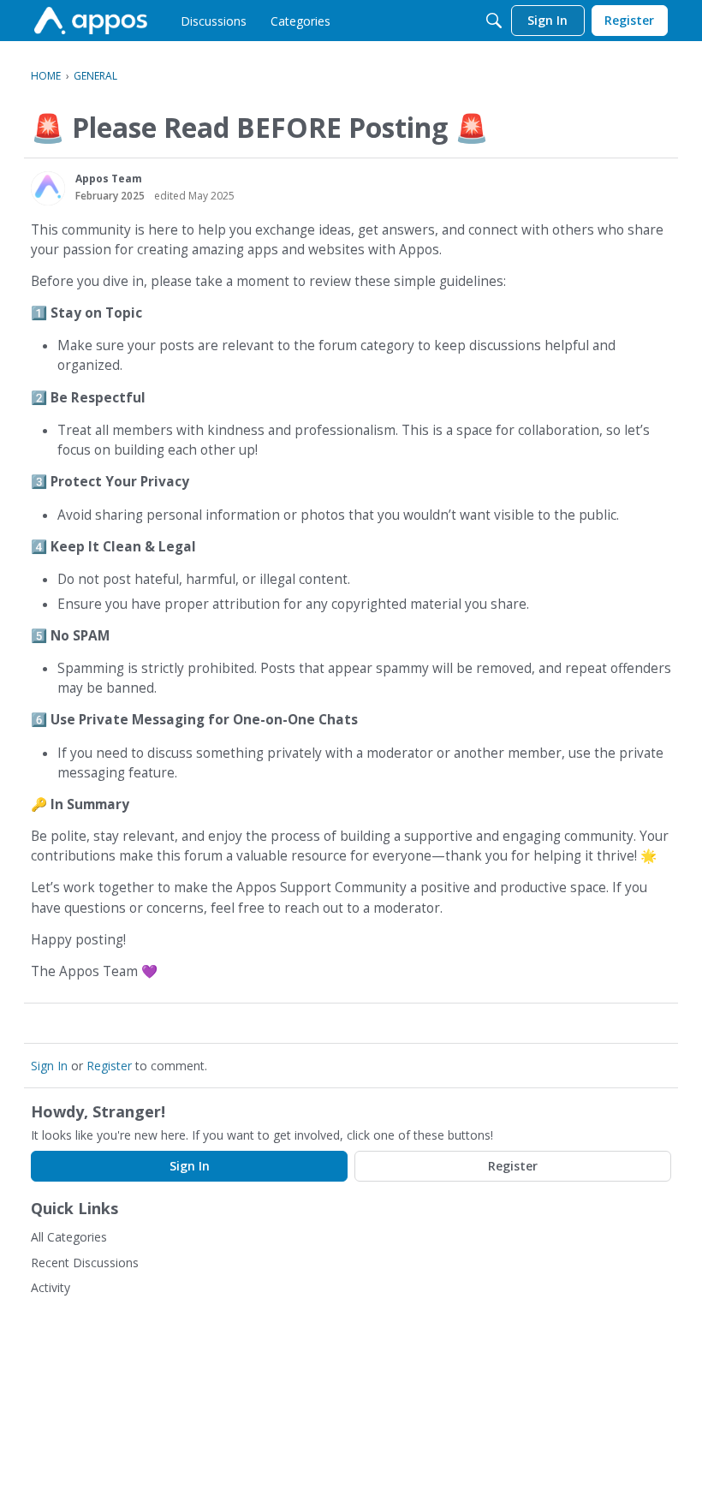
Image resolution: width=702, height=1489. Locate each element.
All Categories (69, 1237)
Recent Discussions (85, 1262)
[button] (48, 188)
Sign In (49, 1065)
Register (109, 1065)
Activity (50, 1287)
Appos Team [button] (108, 178)
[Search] (494, 20)
